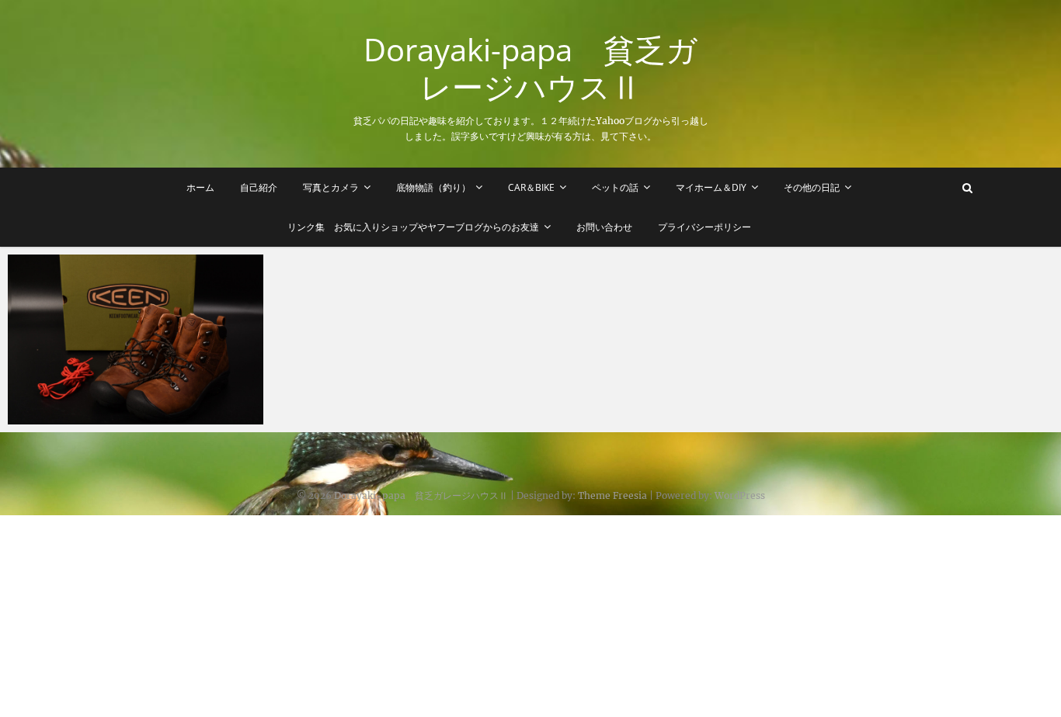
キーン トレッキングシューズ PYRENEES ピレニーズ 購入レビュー (130, 407)
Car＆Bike (531, 187)
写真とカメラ (331, 187)
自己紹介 (258, 187)
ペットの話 (615, 187)
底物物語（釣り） (433, 187)
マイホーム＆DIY (711, 187)
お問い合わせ (604, 227)
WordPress (740, 495)
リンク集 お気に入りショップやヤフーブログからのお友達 (413, 227)
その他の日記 (812, 187)
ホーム (200, 187)
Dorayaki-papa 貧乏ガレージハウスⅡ (530, 68)
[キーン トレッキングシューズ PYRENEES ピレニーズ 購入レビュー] (135, 339)
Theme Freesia (612, 495)
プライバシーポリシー (704, 227)
